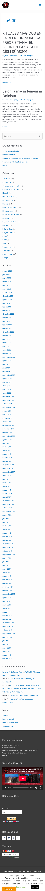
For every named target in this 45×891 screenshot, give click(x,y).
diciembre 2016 (8, 501)
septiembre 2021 (8, 357)
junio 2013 (6, 644)
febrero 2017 (7, 493)
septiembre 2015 (8, 555)
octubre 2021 (7, 353)
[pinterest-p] (18, 838)
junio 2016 (6, 522)
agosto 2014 (7, 598)
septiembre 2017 (8, 472)
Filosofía (5, 193)
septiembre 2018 (8, 436)
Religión (5, 225)
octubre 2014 (7, 590)
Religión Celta (7, 229)
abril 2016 (6, 529)
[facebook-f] (4, 838)
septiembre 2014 (8, 594)
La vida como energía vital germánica (24, 695)
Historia (5, 204)
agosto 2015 (7, 558)
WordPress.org (7, 726)
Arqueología (6, 182)
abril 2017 (6, 486)
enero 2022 (6, 350)
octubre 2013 (7, 630)
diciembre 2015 (8, 544)
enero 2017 (6, 497)
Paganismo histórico (9, 222)
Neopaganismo (8, 211)
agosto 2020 (7, 379)
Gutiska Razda (7, 200)
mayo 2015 (6, 569)
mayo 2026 (6, 278)
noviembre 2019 (8, 400)
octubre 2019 (7, 404)
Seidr (20, 56)
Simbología (6, 250)
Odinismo (5, 218)
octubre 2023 (7, 318)
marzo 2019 (6, 414)
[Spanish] (13, 851)
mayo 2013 (6, 648)
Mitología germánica (9, 207)
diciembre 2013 (8, 623)
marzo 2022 (6, 346)
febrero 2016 (7, 537)
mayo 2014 (6, 605)
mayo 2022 (6, 343)
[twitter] (9, 838)
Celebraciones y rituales (11, 186)
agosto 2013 (7, 637)
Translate (16, 857)
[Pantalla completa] (40, 787)
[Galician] (10, 851)
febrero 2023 (7, 325)
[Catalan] (6, 851)
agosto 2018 (7, 440)
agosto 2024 (7, 300)
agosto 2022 (7, 339)
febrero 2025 (7, 292)
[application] (22, 778)
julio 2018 (5, 443)
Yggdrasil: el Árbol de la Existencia (15, 162)
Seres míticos (7, 247)
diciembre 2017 (8, 465)
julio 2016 (5, 519)
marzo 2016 (6, 533)
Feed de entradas (8, 719)
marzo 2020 (6, 389)
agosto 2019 (7, 411)
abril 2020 (6, 386)
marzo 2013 (6, 655)
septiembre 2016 (8, 511)
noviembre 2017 (8, 468)
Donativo (5, 809)
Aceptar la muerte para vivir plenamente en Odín (20, 158)
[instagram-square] (14, 838)
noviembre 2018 (8, 429)
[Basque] (3, 851)
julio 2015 (5, 562)
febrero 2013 (7, 659)
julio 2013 (5, 641)
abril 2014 (6, 608)
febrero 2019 (7, 418)
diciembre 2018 (8, 425)
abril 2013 (6, 651)
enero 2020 (6, 393)
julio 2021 (5, 364)
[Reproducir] (5, 787)
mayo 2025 (6, 289)
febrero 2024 (7, 307)
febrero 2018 (7, 458)
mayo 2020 (6, 382)
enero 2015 (6, 583)
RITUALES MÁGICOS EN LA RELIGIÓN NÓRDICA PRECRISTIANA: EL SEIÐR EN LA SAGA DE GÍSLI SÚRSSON (22, 42)
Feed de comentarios (10, 723)
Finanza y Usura (8, 197)
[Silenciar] (36, 787)
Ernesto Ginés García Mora (12, 672)
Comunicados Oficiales (10, 189)
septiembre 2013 (8, 634)
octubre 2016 (7, 508)
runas (4, 236)
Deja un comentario (9, 56)
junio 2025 (6, 285)
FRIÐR (4, 165)
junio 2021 (6, 368)
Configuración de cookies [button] (18, 887)
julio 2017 (5, 479)
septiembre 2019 (8, 407)
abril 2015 (6, 572)
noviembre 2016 (8, 504)
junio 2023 (6, 321)
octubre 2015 (7, 551)
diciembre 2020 (8, 371)
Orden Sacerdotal (8, 155)
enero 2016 (6, 540)
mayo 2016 (6, 526)
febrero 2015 (7, 580)
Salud (4, 240)
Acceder (5, 715)
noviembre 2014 (8, 587)
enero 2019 (6, 422)
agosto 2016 (7, 515)
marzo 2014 (6, 612)
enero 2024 (6, 310)
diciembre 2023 (8, 314)
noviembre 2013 (8, 626)
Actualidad (6, 179)
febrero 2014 (7, 616)
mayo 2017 (6, 483)
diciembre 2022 (8, 332)
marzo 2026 (6, 282)
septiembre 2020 (8, 375)
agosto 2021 (7, 361)
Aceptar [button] (35, 887)
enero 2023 (6, 328)
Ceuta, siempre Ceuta (10, 151)
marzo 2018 (6, 454)
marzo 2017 (6, 490)
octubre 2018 (7, 432)
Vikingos (5, 258)
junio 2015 (6, 565)
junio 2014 (6, 601)
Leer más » (6, 83)
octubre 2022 (7, 336)
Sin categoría (7, 254)
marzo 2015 (6, 576)
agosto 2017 (7, 475)
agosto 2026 (7, 271)
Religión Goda (7, 233)
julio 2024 (6, 303)
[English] (8, 851)
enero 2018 (6, 461)
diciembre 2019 (8, 397)
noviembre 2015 (8, 547)
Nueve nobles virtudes (10, 215)
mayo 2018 (6, 447)
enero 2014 (6, 619)
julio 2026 (6, 274)
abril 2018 (6, 450)
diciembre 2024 (8, 296)
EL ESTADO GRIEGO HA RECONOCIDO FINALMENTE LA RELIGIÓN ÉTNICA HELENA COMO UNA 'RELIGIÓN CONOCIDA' (21, 689)
